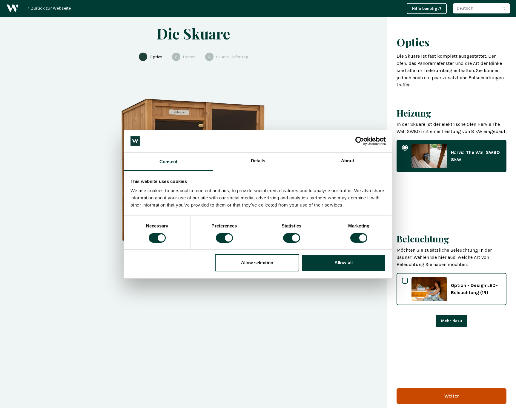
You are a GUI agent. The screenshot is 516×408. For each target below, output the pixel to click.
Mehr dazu (451, 320)
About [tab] (347, 160)
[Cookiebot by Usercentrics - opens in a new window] (360, 141)
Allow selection (257, 262)
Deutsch (465, 8)
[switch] (224, 238)
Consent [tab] (168, 161)
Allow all (343, 262)
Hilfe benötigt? (426, 8)
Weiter (451, 396)
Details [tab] (258, 160)
